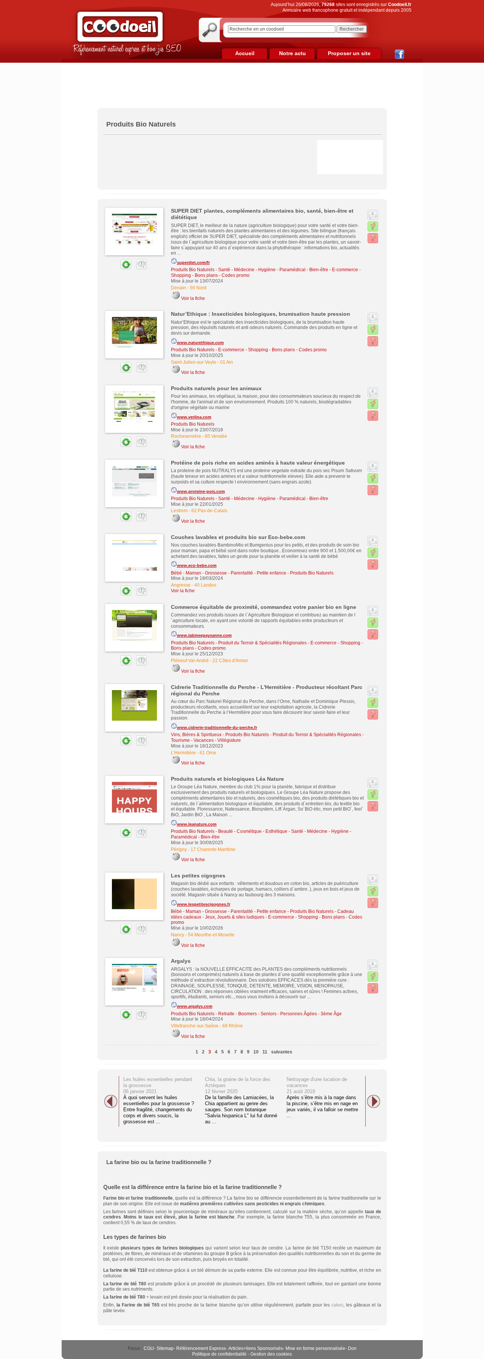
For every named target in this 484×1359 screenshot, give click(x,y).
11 (264, 1052)
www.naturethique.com (200, 342)
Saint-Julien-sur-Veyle (193, 362)
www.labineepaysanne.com (204, 635)
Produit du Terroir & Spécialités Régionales (262, 643)
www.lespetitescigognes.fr (203, 904)
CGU (149, 1348)
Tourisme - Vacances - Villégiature (206, 740)
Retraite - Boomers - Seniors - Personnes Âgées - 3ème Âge (280, 1013)
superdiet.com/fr (193, 262)
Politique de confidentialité (219, 1354)
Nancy (177, 934)
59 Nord (198, 287)
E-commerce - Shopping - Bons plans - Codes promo (272, 349)
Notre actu (292, 53)
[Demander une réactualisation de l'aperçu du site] (117, 267)
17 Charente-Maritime (213, 849)
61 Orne (208, 752)
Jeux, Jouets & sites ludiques (234, 917)
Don (352, 1348)
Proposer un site (349, 53)
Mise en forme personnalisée (315, 1348)
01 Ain (226, 362)
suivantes (281, 1052)
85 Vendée (216, 436)
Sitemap (165, 1348)
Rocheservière (186, 436)
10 (256, 1052)
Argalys (181, 961)
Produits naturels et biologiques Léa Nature (227, 779)
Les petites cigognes (198, 876)
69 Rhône (232, 1026)
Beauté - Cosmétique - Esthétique (252, 831)
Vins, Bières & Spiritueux (196, 734)
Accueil (244, 53)
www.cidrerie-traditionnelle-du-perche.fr (217, 727)
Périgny (179, 849)
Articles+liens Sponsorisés (255, 1348)
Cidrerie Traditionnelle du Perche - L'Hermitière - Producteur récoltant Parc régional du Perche (266, 690)
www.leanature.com (197, 824)
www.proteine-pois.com (201, 491)
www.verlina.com (194, 417)
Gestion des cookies (271, 1354)
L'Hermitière (183, 752)
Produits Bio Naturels (192, 269)
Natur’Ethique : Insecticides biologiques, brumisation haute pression (260, 314)
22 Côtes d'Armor (230, 660)
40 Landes (205, 585)
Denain (178, 287)
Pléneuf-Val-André (190, 660)
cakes (337, 1305)
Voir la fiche (193, 298)
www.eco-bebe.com (197, 565)
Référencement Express (201, 1348)
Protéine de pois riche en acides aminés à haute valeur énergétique (258, 463)
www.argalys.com (195, 1006)
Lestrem (179, 510)
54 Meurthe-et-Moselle (211, 934)
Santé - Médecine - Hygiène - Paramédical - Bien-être (273, 269)
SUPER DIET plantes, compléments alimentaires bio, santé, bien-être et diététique (262, 214)
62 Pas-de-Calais (209, 510)
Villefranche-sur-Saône (195, 1026)
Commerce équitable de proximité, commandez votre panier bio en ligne (263, 607)
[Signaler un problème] (139, 267)
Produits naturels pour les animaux (216, 388)
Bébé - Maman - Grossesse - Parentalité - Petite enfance (228, 573)
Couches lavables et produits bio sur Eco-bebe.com (238, 537)
